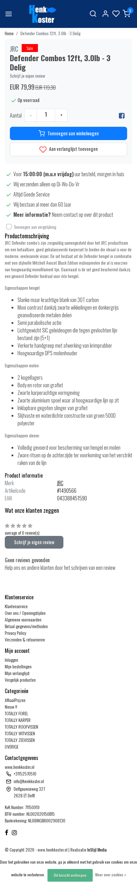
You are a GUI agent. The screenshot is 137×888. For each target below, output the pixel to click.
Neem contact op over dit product (82, 214)
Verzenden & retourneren (25, 639)
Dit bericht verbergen (70, 875)
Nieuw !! (11, 706)
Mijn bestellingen (18, 666)
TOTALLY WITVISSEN (20, 733)
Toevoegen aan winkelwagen (73, 133)
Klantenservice (16, 606)
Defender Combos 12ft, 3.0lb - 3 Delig (50, 33)
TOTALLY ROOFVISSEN (21, 726)
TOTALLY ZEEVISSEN (20, 740)
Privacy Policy (15, 632)
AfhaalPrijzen (15, 700)
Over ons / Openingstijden (25, 612)
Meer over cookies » (110, 874)
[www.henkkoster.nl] (41, 14)
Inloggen (11, 659)
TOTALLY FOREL (16, 713)
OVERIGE (11, 746)
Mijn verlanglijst (17, 673)
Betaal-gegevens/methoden (26, 626)
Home (9, 33)
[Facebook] (122, 115)
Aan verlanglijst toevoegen (73, 148)
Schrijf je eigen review (27, 76)
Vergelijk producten (20, 679)
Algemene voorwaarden (23, 619)
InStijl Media (96, 850)
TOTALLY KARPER (18, 720)
